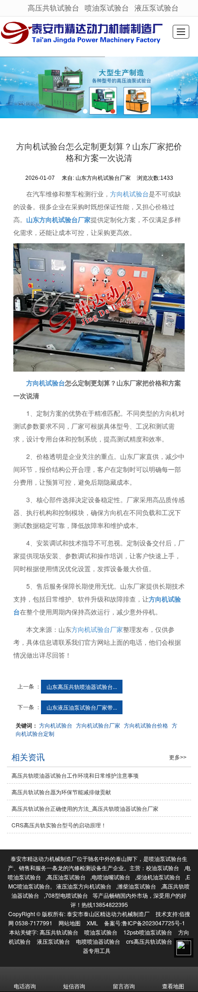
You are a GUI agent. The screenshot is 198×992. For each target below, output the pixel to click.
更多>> (177, 757)
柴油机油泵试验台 (158, 877)
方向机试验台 (129, 193)
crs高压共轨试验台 (149, 941)
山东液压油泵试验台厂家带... (82, 707)
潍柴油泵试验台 (136, 886)
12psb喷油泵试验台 (147, 932)
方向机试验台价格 (146, 725)
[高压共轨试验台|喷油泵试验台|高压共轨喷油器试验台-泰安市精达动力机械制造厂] (83, 33)
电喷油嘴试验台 (111, 877)
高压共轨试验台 (53, 7)
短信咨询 (74, 986)
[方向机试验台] (99, 307)
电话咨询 (25, 986)
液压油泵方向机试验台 (83, 886)
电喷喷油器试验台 (98, 941)
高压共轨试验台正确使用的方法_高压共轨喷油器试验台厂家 (85, 808)
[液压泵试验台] (99, 87)
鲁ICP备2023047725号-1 (153, 923)
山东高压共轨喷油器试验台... (82, 686)
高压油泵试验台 (66, 877)
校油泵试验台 (162, 868)
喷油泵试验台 (107, 7)
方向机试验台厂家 (97, 629)
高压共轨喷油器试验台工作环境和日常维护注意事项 (75, 775)
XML (92, 923)
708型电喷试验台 (66, 895)
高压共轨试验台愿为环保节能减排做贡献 (61, 792)
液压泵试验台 (156, 7)
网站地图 (69, 923)
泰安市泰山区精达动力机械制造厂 (108, 913)
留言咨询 (124, 986)
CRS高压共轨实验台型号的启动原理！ (59, 825)
